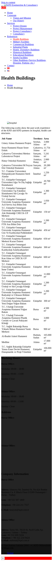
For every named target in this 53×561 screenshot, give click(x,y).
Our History (18, 20)
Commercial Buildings (23, 44)
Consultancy (19, 34)
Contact (10, 65)
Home (10, 12)
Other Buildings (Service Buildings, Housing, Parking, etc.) (29, 61)
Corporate (11, 15)
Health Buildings (21, 39)
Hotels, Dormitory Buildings (26, 49)
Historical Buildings (22, 52)
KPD (3, 7)
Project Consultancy (22, 31)
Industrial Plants (20, 47)
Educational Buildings (23, 55)
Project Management (22, 28)
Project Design (20, 26)
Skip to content (8, 2)
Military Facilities (21, 42)
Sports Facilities (20, 57)
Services (11, 23)
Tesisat (10, 553)
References (12, 36)
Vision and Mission (22, 18)
